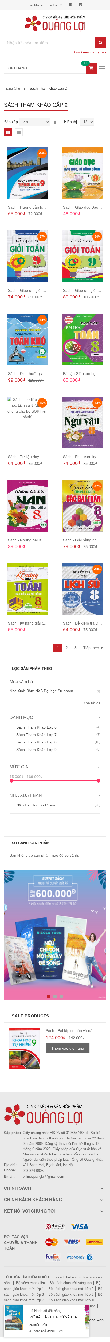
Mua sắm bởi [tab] (22, 682)
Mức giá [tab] (19, 767)
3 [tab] (61, 996)
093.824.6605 (33, 1171)
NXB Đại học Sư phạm (35, 805)
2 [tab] (55, 996)
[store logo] (55, 23)
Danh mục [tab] (21, 717)
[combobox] (49, 42)
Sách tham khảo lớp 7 (36, 735)
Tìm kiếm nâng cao (89, 52)
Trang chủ (12, 88)
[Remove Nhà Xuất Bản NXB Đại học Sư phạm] (98, 690)
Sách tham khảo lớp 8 (36, 742)
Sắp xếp (11, 122)
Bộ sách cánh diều (30, 1283)
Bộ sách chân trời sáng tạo (70, 1283)
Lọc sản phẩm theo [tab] (32, 668)
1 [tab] (48, 996)
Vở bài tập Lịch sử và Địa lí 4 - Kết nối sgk (55, 1317)
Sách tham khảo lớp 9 (36, 749)
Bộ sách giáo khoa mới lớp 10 (71, 1300)
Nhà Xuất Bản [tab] (26, 795)
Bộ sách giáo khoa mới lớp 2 (70, 1289)
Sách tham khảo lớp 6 (36, 727)
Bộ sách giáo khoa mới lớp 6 (70, 1295)
